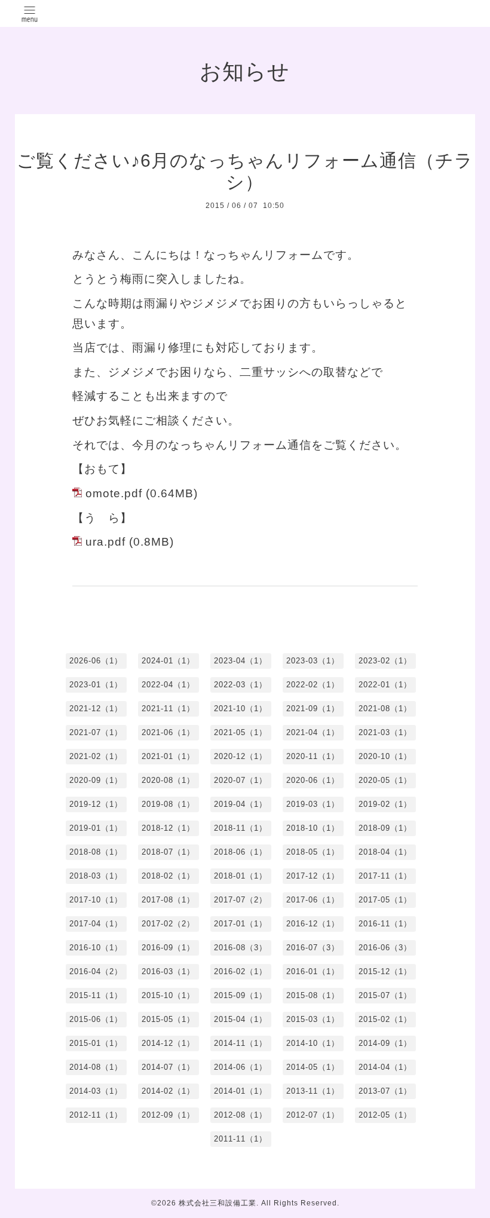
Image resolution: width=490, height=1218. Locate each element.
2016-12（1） (312, 923)
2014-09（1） (385, 1043)
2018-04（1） (385, 851)
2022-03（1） (240, 684)
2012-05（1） (385, 1114)
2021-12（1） (95, 708)
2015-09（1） (240, 995)
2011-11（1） (240, 1138)
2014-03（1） (95, 1091)
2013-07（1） (385, 1091)
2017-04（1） (95, 923)
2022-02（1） (312, 684)
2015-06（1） (95, 1019)
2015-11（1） (95, 995)
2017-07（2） (240, 899)
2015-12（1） (385, 971)
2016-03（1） (168, 971)
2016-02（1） (240, 971)
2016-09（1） (168, 947)
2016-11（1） (385, 923)
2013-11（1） (312, 1091)
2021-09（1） (312, 708)
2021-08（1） (385, 708)
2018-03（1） (95, 875)
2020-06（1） (312, 780)
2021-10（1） (240, 708)
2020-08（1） (168, 780)
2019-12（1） (95, 804)
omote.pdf (113, 493)
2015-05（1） (168, 1019)
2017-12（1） (312, 875)
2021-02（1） (95, 756)
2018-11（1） (240, 828)
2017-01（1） (240, 923)
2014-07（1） (168, 1067)
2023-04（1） (240, 660)
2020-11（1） (312, 756)
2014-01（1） (240, 1091)
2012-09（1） (168, 1114)
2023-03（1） (312, 660)
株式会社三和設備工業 (217, 1203)
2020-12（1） (240, 756)
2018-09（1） (385, 828)
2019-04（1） (240, 804)
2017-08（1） (168, 899)
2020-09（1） (95, 780)
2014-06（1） (240, 1067)
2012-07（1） (312, 1114)
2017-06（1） (312, 899)
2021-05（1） (240, 732)
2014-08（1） (95, 1067)
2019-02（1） (385, 804)
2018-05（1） (312, 851)
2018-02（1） (168, 875)
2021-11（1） (168, 708)
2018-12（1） (168, 828)
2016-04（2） (95, 971)
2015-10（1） (168, 995)
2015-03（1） (312, 1019)
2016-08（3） (240, 947)
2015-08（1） (312, 995)
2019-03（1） (312, 804)
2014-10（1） (312, 1043)
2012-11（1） (95, 1114)
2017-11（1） (385, 875)
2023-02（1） (385, 660)
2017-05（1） (385, 899)
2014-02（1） (168, 1091)
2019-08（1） (168, 804)
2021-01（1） (168, 756)
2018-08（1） (95, 851)
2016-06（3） (385, 947)
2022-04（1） (168, 684)
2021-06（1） (168, 732)
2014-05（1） (312, 1067)
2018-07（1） (168, 851)
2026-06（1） (95, 660)
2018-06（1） (240, 851)
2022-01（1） (385, 684)
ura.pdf (105, 541)
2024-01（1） (168, 660)
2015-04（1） (240, 1019)
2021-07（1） (95, 732)
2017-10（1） (95, 899)
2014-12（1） (168, 1043)
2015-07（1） (385, 995)
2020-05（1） (385, 780)
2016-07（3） (312, 947)
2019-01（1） (95, 828)
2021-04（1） (312, 732)
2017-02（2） (168, 923)
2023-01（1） (95, 684)
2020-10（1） (385, 756)
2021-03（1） (385, 732)
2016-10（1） (95, 947)
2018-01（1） (240, 875)
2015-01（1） (95, 1043)
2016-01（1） (312, 971)
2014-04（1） (385, 1067)
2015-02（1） (385, 1019)
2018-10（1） (312, 828)
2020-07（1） (240, 780)
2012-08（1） (240, 1114)
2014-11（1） (240, 1043)
